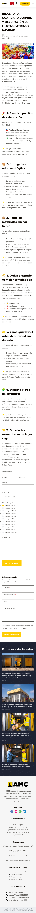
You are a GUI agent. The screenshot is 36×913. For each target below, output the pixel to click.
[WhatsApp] (20, 811)
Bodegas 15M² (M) (11, 516)
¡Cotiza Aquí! (25, 3)
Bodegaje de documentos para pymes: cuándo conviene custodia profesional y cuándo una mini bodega (16, 676)
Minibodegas (6, 38)
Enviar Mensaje (11, 563)
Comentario (6, 537)
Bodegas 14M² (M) (11, 513)
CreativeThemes (8, 911)
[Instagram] (16, 811)
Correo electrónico (10, 594)
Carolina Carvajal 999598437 (19, 897)
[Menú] (33, 3)
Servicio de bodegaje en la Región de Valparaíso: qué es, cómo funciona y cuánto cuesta (15, 736)
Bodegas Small (16, 874)
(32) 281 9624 (21, 851)
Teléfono (5, 493)
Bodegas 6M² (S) (10, 508)
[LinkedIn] (24, 811)
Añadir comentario (10, 608)
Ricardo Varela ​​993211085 (18, 895)
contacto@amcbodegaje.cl (20, 860)
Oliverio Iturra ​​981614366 (17, 900)
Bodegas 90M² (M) (11, 529)
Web (5, 601)
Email (4, 483)
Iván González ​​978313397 (17, 892)
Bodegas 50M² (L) (10, 524)
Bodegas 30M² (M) (11, 521)
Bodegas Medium (17, 877)
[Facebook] (11, 811)
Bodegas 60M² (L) (10, 527)
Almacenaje (5, 37)
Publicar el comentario (11, 634)
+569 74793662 (21, 856)
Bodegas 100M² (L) (11, 532)
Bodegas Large (16, 879)
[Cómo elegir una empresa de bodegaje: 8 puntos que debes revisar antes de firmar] (18, 693)
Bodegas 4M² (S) (10, 505)
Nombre (4, 478)
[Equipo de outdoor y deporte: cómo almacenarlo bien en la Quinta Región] (18, 753)
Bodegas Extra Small (18, 872)
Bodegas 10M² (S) (10, 511)
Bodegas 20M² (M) (11, 519)
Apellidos (22, 478)
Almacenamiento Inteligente (19, 37)
